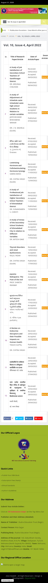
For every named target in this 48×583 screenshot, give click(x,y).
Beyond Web (30, 578)
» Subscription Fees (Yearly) (11, 480)
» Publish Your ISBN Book (10, 475)
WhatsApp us (7, 580)
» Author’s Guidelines (8, 491)
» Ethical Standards (8, 485)
